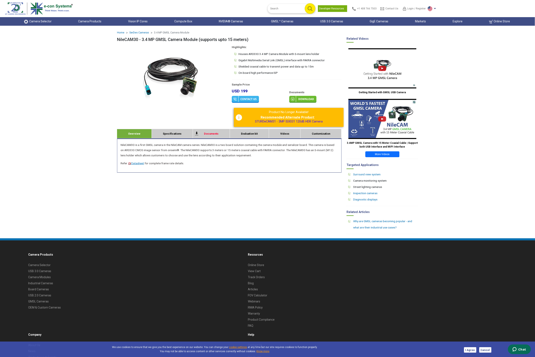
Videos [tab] (284, 133)
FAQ (250, 325)
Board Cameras (38, 289)
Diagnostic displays (365, 199)
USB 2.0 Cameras (39, 295)
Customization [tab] (321, 133)
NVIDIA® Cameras (231, 21)
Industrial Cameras (40, 283)
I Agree (470, 350)
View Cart (254, 271)
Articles (253, 289)
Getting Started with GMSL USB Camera (382, 92)
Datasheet (137, 163)
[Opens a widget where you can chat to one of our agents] (519, 349)
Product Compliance (261, 319)
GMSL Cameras (38, 301)
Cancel (485, 350)
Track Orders (256, 277)
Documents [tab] (211, 133)
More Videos (382, 154)
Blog (251, 283)
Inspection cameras (365, 193)
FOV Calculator (257, 295)
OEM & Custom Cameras (44, 307)
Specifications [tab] (172, 133)
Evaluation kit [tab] (249, 133)
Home (120, 32)
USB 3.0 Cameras (331, 21)
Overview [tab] (134, 133)
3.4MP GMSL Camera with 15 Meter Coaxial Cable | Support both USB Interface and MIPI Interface (382, 145)
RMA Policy (255, 307)
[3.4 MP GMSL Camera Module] (172, 75)
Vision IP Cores (138, 21)
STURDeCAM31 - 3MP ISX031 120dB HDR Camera (289, 121)
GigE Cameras (379, 21)
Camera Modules (39, 277)
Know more (262, 351)
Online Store (501, 21)
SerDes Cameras (139, 32)
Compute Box (183, 21)
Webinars (254, 301)
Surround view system (367, 174)
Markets (420, 21)
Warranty (254, 313)
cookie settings (238, 347)
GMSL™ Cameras (282, 21)
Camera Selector (40, 21)
